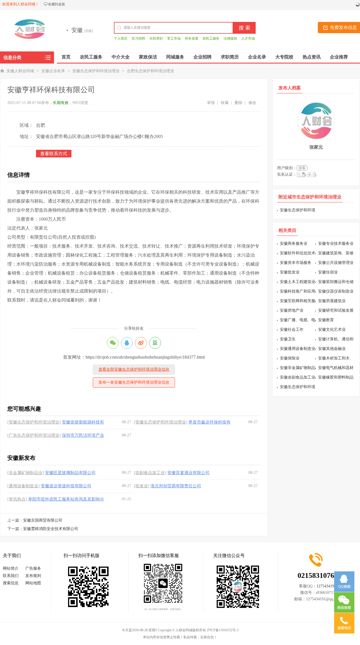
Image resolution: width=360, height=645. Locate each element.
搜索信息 (11, 583)
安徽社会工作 (291, 329)
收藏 (225, 103)
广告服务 (33, 568)
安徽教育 (326, 320)
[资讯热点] (17, 499)
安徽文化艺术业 (332, 329)
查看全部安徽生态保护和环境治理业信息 (133, 369)
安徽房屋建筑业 (332, 301)
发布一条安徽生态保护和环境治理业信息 (133, 382)
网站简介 (11, 568)
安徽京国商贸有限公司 (42, 520)
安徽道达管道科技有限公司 (66, 486)
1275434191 (326, 586)
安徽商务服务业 (293, 243)
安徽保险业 (290, 358)
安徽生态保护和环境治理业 (96, 71)
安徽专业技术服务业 (336, 243)
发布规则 (33, 576)
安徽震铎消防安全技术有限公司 (50, 529)
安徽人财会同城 (20, 71)
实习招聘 (138, 38)
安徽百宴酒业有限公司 (188, 472)
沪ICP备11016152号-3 (222, 630)
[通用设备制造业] (23, 486)
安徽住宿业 (328, 272)
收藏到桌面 (56, 4)
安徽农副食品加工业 (297, 377)
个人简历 (120, 38)
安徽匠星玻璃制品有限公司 (70, 472)
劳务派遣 (191, 38)
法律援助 (230, 38)
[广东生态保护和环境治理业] (34, 435)
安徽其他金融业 (332, 349)
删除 (238, 103)
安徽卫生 (288, 339)
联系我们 (11, 576)
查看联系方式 (53, 153)
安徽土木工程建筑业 (297, 282)
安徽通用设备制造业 (297, 349)
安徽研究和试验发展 (336, 310)
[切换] (88, 31)
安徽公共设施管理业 (336, 263)
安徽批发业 (290, 272)
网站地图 (33, 583)
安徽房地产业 (291, 310)
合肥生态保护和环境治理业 (150, 71)
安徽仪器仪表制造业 (336, 291)
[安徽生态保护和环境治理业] (34, 422)
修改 (252, 103)
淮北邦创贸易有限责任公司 (175, 486)
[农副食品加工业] (150, 472)
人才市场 (248, 38)
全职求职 (156, 38)
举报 (211, 103)
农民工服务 (210, 38)
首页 (66, 57)
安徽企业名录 (53, 71)
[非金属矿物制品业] (25, 472)
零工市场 (174, 38)
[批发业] (141, 486)
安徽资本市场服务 (295, 263)
